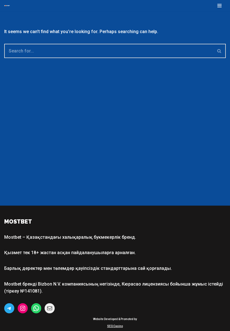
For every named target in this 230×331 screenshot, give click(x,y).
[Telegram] (9, 308)
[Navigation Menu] (219, 5)
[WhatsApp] (36, 308)
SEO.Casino (115, 326)
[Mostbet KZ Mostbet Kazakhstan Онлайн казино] (7, 5)
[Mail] (50, 308)
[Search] (219, 51)
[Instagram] (23, 308)
